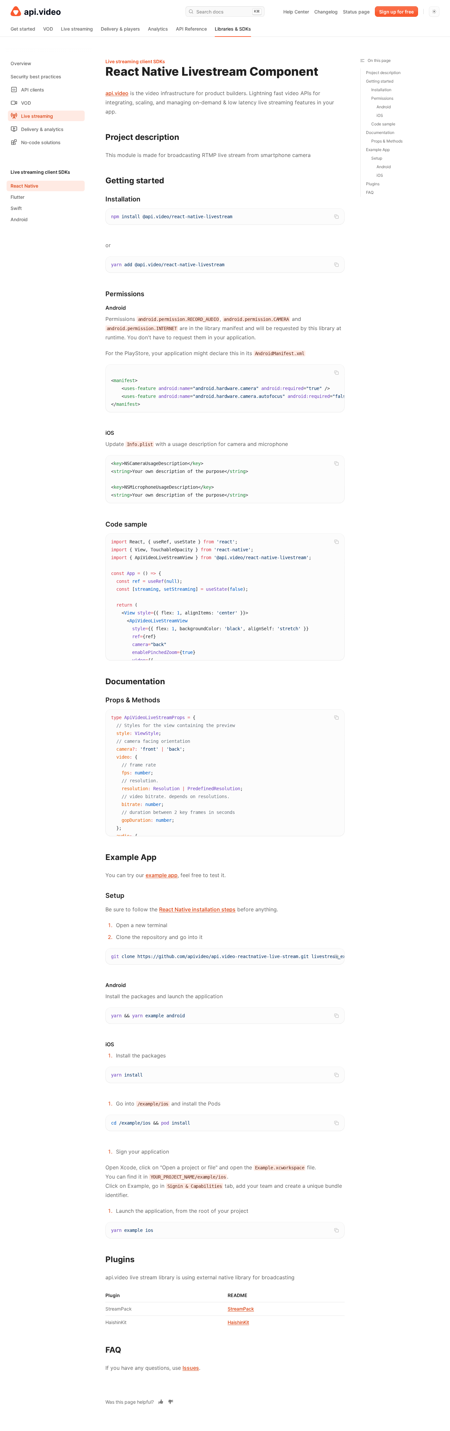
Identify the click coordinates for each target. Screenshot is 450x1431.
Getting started (379, 81)
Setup (376, 158)
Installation (381, 89)
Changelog (326, 11)
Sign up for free (396, 11)
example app (162, 875)
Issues (191, 1368)
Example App (378, 149)
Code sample (383, 123)
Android (384, 106)
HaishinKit (238, 1322)
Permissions (382, 98)
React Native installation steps (197, 909)
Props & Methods (387, 141)
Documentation (380, 132)
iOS (380, 115)
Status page (356, 11)
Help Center (296, 11)
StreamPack (241, 1309)
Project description (383, 72)
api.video (116, 93)
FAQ (370, 192)
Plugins (373, 183)
